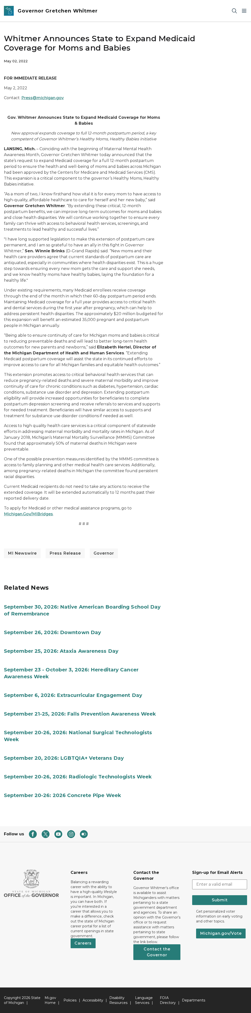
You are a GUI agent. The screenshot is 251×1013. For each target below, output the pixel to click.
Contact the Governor (157, 952)
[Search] (234, 11)
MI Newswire (22, 553)
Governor (104, 553)
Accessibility (93, 1000)
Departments (193, 1000)
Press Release (65, 553)
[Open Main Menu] (244, 11)
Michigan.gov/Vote (221, 933)
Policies (69, 1000)
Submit (220, 900)
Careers (83, 943)
